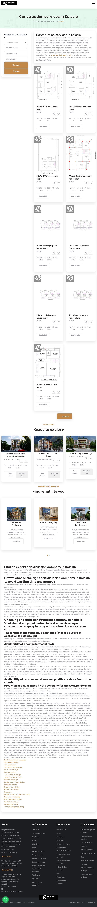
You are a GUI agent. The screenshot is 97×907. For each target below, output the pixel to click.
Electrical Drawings (63, 75)
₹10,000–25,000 (45, 94)
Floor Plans (28, 72)
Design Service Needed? (31, 69)
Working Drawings (44, 75)
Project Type (27, 52)
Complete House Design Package (54, 78)
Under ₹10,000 (30, 94)
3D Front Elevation (43, 72)
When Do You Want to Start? (32, 83)
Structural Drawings (62, 72)
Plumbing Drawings (31, 78)
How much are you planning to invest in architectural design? (44, 90)
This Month (40, 86)
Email (24, 42)
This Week (28, 86)
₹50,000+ (28, 97)
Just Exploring (67, 86)
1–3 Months (53, 86)
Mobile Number (28, 32)
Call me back (64, 107)
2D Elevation (29, 75)
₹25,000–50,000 (62, 94)
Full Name (26, 22)
